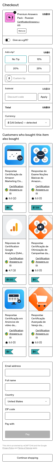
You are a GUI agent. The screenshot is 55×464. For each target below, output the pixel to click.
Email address (13, 365)
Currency (10, 116)
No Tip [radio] (16, 59)
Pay (28, 434)
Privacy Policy (8, 448)
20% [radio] (15, 68)
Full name (10, 380)
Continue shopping (27, 457)
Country (9, 394)
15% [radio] (39, 59)
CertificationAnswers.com (28, 23)
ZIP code (10, 409)
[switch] (7, 40)
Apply (44, 96)
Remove (21, 31)
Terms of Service (25, 448)
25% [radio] (39, 68)
